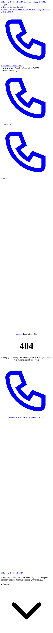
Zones (3, 12)
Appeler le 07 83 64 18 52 (19, 417)
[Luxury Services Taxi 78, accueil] (26, 4)
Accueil (4, 9)
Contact (10, 12)
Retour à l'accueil (37, 417)
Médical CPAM (29, 9)
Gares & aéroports (15, 9)
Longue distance (43, 9)
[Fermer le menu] (25, 7)
